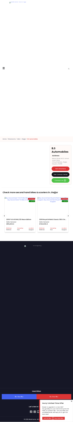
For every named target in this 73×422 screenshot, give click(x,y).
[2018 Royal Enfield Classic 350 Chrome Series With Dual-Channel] (52, 207)
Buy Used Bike (59, 418)
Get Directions (60, 169)
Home (4, 139)
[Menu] (4, 68)
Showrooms (12, 139)
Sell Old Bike (47, 418)
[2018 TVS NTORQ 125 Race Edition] (20, 207)
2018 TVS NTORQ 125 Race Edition (18, 219)
